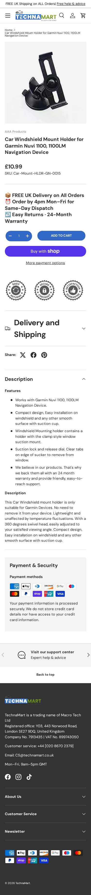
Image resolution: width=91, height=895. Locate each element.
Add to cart (61, 235)
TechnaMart (23, 883)
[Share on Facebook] (33, 355)
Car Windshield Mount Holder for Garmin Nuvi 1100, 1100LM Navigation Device (42, 34)
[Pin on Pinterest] (44, 355)
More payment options (45, 263)
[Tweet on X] (22, 355)
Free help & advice (71, 4)
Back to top (45, 674)
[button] (83, 15)
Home (8, 30)
